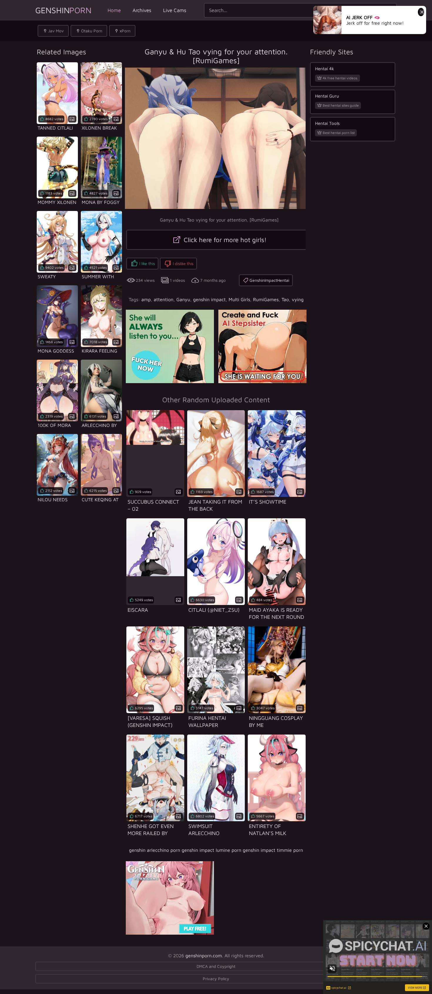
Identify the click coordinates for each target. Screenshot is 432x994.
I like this (147, 263)
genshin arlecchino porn (154, 850)
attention (163, 299)
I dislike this (183, 263)
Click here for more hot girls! (224, 240)
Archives (142, 10)
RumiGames (266, 299)
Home (114, 10)
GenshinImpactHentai (269, 280)
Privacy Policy (216, 978)
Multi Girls (239, 299)
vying (298, 299)
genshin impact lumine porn (211, 850)
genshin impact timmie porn (273, 850)
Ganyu (183, 299)
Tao (285, 299)
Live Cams (174, 10)
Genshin (63, 10)
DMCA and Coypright (216, 966)
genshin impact (209, 299)
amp (146, 299)
